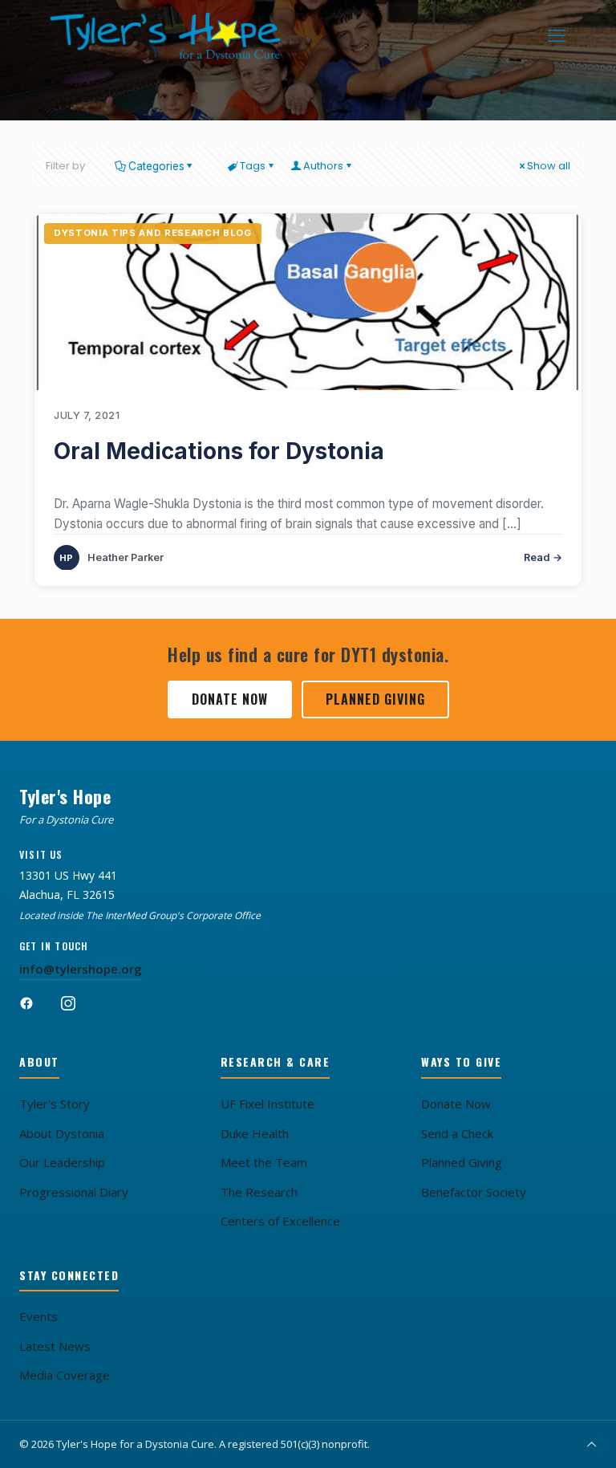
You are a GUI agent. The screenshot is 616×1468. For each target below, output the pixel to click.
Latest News (55, 1346)
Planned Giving (375, 699)
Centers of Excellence (280, 1221)
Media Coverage (64, 1375)
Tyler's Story (54, 1104)
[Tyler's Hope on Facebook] (35, 1010)
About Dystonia (61, 1133)
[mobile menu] (556, 36)
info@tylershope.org (80, 969)
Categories (156, 166)
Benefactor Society (473, 1192)
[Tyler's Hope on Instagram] (77, 1010)
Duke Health (255, 1133)
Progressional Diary (73, 1192)
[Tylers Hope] (166, 36)
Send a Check (457, 1133)
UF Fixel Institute (267, 1104)
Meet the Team (264, 1162)
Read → (543, 557)
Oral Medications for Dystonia (219, 451)
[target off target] (308, 301)
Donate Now (230, 699)
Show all (548, 165)
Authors (323, 165)
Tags (252, 165)
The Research (259, 1192)
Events (38, 1316)
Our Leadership (62, 1162)
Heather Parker (125, 557)
